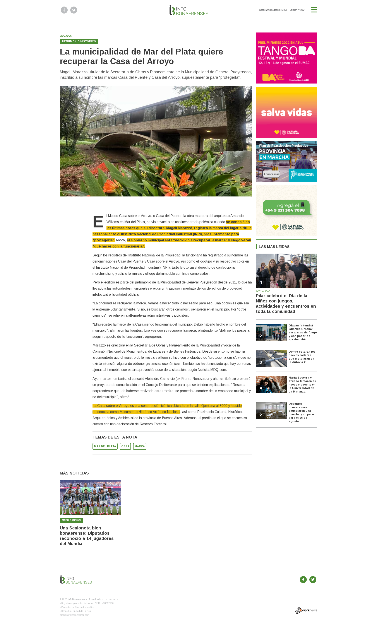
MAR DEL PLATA (105, 446)
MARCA (140, 446)
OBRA (125, 446)
